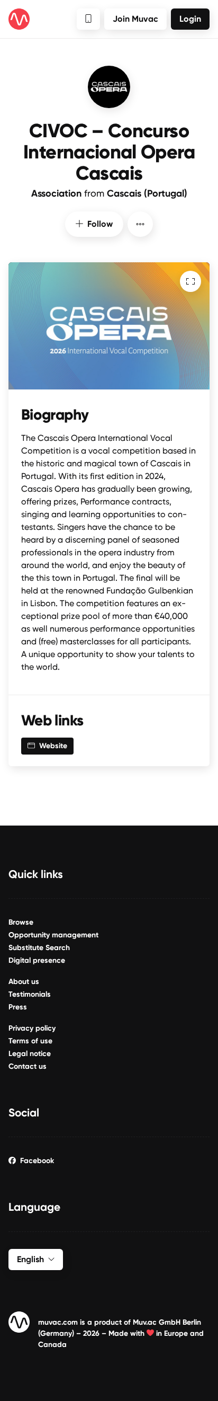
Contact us (27, 1066)
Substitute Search (39, 947)
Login (190, 19)
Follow (100, 224)
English (30, 1259)
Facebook (37, 1160)
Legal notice (29, 1053)
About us (23, 981)
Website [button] (53, 745)
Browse (20, 922)
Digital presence (36, 960)
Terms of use (30, 1040)
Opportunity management (53, 934)
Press (17, 1007)
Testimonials (29, 994)
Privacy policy (32, 1028)
